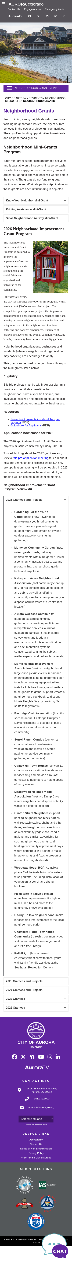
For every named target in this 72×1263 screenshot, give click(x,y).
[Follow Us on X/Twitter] (38, 16)
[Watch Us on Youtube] (41, 1057)
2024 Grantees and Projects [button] (24, 990)
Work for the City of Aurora (36, 1157)
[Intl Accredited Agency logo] (36, 1222)
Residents (35, 98)
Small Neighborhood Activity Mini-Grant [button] (32, 218)
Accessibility (36, 1139)
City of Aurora (15, 98)
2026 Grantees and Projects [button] (24, 499)
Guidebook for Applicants (26, 425)
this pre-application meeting (30, 458)
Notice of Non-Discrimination (36, 1148)
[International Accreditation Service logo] (47, 1185)
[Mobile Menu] (4, 4)
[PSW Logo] (24, 1185)
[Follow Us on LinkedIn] (64, 16)
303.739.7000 (41, 1098)
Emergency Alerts (54, 9)
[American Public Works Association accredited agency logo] (47, 1204)
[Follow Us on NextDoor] (47, 16)
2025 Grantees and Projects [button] (24, 981)
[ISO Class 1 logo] (24, 1203)
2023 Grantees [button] (15, 998)
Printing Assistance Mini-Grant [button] (26, 209)
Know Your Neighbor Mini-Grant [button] (27, 200)
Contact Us (14, 9)
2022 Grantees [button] (15, 1007)
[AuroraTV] (15, 16)
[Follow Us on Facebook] (29, 16)
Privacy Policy (36, 1153)
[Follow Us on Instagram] (56, 16)
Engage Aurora (32, 9)
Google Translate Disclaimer (36, 1124)
